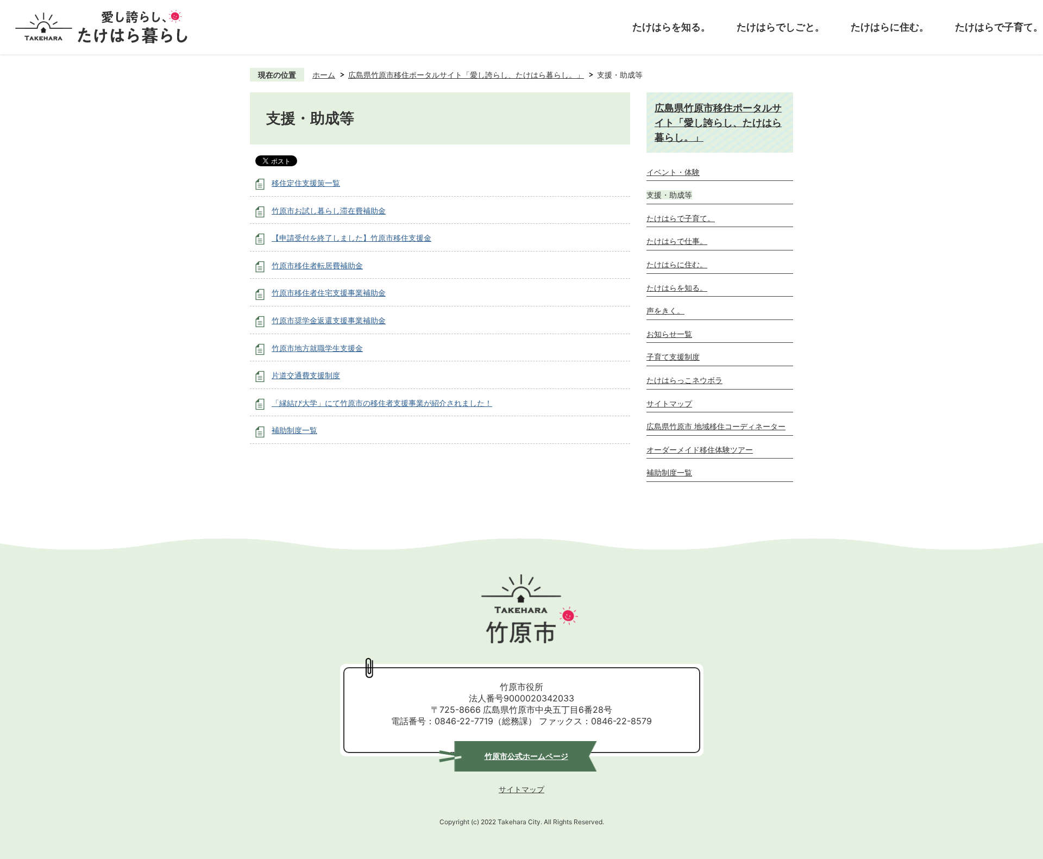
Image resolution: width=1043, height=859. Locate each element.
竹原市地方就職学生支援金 (317, 348)
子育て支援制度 (673, 356)
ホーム (323, 74)
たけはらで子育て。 (999, 27)
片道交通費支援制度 (306, 375)
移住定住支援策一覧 (306, 182)
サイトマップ (669, 403)
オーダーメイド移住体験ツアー (699, 449)
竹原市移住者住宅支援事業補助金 (329, 292)
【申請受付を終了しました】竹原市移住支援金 (351, 237)
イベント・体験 (673, 172)
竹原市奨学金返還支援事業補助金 (329, 320)
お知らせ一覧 (669, 333)
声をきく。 (665, 310)
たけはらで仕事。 (676, 241)
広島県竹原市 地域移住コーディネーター (716, 426)
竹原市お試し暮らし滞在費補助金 (329, 210)
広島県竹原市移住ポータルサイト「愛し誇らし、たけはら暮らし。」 (466, 74)
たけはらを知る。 (671, 27)
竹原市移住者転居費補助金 (317, 265)
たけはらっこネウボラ (684, 380)
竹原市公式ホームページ (526, 756)
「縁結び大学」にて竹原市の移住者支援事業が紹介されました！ (382, 402)
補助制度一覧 (294, 430)
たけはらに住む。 (890, 27)
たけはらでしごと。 (781, 27)
